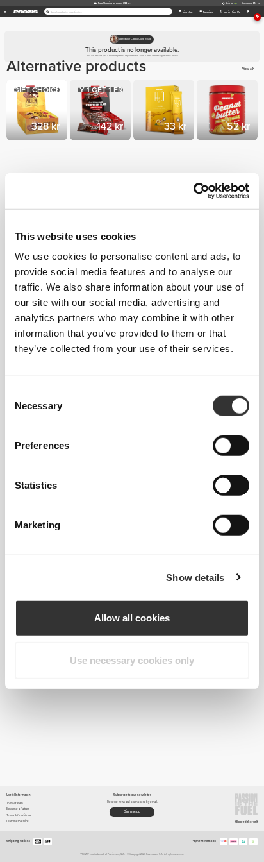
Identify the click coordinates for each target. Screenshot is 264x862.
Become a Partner (17, 809)
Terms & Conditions (18, 815)
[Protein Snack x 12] (101, 111)
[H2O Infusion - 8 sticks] (165, 111)
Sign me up (132, 811)
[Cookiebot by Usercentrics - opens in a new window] (193, 191)
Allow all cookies (132, 618)
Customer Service (17, 821)
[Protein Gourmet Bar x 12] (38, 111)
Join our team (14, 803)
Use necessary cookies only (132, 659)
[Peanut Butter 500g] (228, 111)
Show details (195, 576)
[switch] (231, 445)
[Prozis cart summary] (248, 11)
